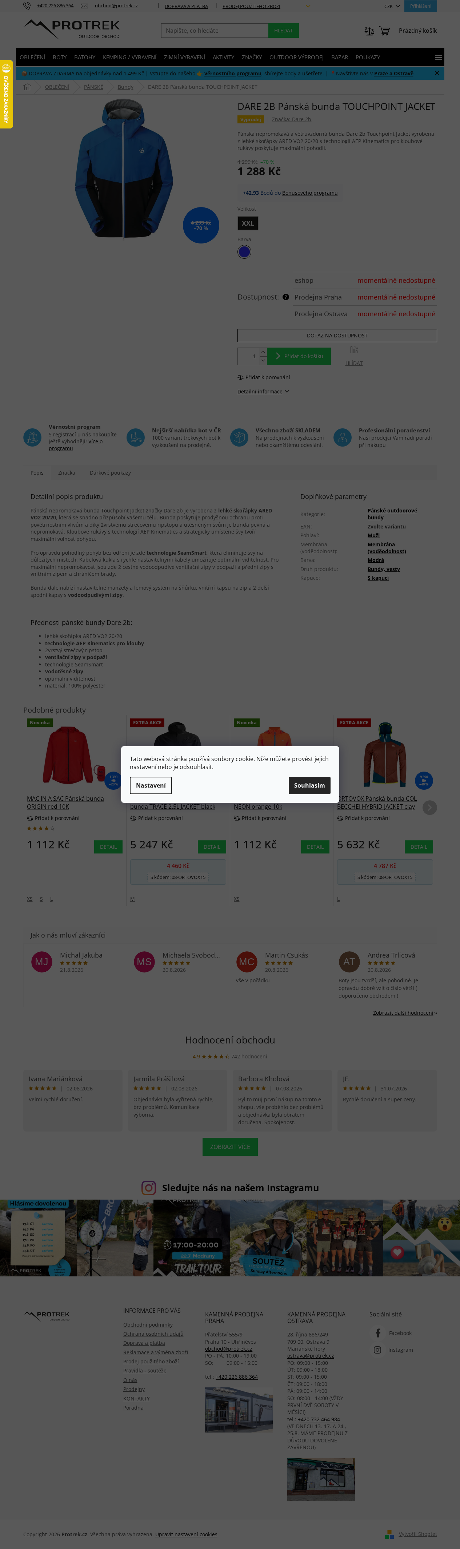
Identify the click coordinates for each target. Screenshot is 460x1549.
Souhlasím (309, 785)
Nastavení (151, 785)
